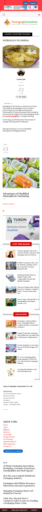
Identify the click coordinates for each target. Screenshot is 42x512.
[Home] (21, 22)
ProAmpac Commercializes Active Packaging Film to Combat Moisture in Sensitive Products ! (27, 324)
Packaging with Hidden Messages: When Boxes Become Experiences (19, 484)
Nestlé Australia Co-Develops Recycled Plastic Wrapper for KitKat (27, 347)
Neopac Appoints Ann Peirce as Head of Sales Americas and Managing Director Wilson (28, 253)
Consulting (7, 434)
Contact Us (7, 446)
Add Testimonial (9, 444)
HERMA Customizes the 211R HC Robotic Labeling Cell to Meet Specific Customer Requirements (27, 266)
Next (37, 9)
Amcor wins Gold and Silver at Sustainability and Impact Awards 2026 (28, 301)
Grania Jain (21, 79)
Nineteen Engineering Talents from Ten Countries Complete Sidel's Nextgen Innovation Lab (28, 290)
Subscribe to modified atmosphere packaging (3, 211)
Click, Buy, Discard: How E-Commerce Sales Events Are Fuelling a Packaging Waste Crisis (20, 500)
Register (33, 3)
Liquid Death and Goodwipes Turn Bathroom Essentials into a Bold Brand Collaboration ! (28, 335)
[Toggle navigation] (4, 15)
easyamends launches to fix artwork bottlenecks (27, 370)
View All (36, 309)
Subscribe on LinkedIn (13, 451)
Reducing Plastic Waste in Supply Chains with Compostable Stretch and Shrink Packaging (26, 278)
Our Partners (8, 439)
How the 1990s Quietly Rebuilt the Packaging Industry (19, 476)
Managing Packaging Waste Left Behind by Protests (18, 491)
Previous (35, 9)
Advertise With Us (9, 441)
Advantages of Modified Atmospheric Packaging (16, 194)
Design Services (9, 437)
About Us (6, 432)
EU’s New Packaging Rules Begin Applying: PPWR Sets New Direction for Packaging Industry (27, 360)
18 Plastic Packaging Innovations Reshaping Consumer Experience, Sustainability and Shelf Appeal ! (19, 468)
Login (25, 3)
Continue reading (8, 204)
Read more (8, 103)
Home (5, 425)
